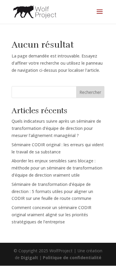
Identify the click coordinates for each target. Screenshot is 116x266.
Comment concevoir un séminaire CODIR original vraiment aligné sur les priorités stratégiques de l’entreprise (51, 215)
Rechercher (90, 92)
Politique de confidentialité (72, 257)
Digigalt (29, 257)
